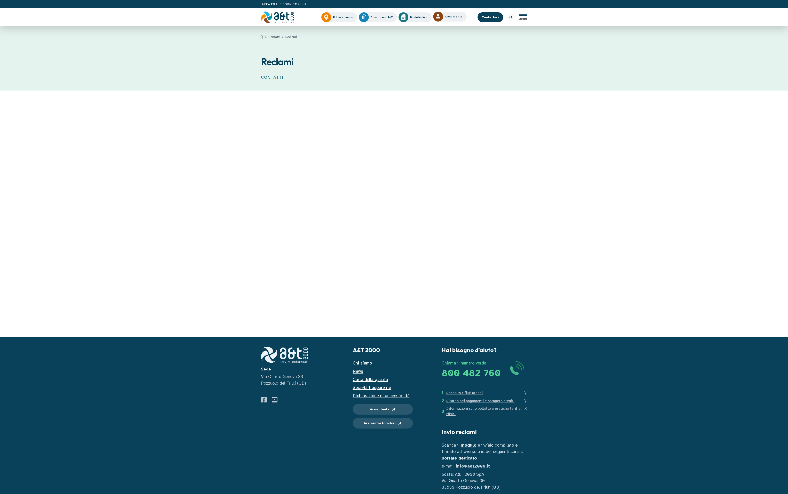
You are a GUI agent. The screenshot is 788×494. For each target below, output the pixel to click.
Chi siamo (362, 363)
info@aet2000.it (473, 466)
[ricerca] (511, 17)
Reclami (291, 37)
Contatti (274, 37)
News (358, 371)
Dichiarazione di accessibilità (381, 395)
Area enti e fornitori (380, 423)
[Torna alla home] (261, 36)
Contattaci (490, 17)
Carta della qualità (370, 379)
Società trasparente (372, 387)
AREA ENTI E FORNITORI (282, 4)
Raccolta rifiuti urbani (464, 393)
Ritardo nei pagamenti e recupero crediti (480, 401)
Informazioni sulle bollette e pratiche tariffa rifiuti (483, 411)
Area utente (380, 409)
